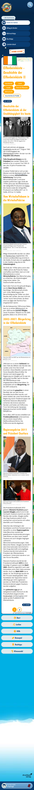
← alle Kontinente (8, 18)
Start (18, 618)
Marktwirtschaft (20, 173)
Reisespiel (18, 638)
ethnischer (7, 378)
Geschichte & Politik (12, 96)
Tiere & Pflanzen (22, 88)
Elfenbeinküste (8, 153)
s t (5, 478)
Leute (8, 88)
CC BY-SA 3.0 (13, 360)
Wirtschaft (8, 92)
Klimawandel (18, 651)
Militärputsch (20, 308)
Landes (5, 167)
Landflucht (26, 260)
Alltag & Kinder (12, 28)
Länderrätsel (11, 44)
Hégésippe (7, 360)
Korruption (20, 596)
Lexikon (18, 624)
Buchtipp (10, 39)
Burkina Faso (10, 256)
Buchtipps (18, 644)
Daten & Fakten (12, 23)
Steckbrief (8, 83)
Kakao (27, 186)
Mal (11, 301)
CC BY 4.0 (18, 250)
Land (20, 83)
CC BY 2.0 (9, 478)
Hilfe (18, 631)
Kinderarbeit (7, 596)
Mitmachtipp (11, 33)
